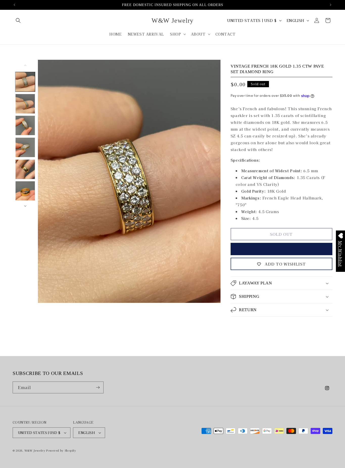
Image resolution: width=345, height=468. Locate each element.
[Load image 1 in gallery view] (25, 82)
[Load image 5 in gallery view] (25, 169)
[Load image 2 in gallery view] (25, 103)
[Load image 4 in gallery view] (25, 147)
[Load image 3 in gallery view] (25, 125)
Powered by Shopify (61, 450)
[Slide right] (25, 206)
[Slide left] (25, 65)
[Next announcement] (330, 5)
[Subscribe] (97, 387)
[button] (18, 20)
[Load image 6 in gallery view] (25, 191)
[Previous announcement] (14, 5)
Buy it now (281, 249)
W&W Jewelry (34, 450)
